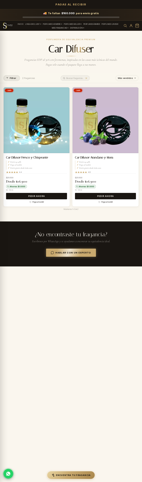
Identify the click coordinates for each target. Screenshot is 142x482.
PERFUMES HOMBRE (52, 24)
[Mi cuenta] (131, 26)
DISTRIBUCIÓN (76, 28)
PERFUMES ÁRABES (91, 24)
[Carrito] (137, 26)
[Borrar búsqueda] (86, 78)
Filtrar (13, 78)
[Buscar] (125, 26)
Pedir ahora (36, 196)
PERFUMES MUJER (72, 24)
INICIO (20, 24)
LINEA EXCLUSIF (32, 24)
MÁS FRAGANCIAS (59, 28)
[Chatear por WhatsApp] (8, 474)
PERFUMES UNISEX (109, 24)
